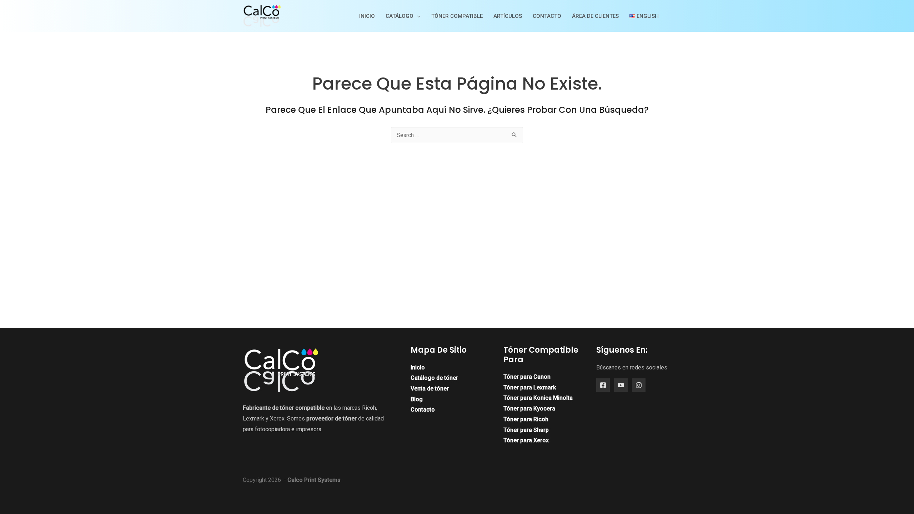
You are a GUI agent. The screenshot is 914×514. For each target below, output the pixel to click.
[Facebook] (603, 385)
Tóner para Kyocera (529, 408)
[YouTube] (621, 385)
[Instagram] (639, 385)
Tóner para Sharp (526, 430)
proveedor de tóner (331, 418)
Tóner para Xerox (526, 440)
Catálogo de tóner (434, 377)
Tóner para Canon (527, 376)
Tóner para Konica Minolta (538, 397)
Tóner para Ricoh (525, 419)
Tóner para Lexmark (529, 387)
